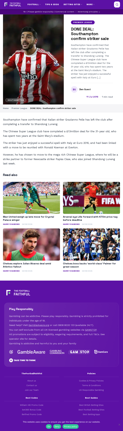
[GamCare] (101, 352)
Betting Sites (72, 4)
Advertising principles (88, 12)
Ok (48, 426)
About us (31, 381)
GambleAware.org (38, 325)
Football (33, 4)
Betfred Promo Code (32, 414)
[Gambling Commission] (57, 352)
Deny (57, 426)
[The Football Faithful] (12, 5)
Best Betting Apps (91, 414)
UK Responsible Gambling (91, 390)
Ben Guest (85, 89)
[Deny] (119, 424)
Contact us (31, 385)
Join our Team (32, 390)
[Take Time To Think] (22, 360)
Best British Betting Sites (91, 405)
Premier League (82, 22)
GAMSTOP (90, 329)
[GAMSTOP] (79, 352)
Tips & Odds (52, 4)
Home (6, 108)
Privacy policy (70, 426)
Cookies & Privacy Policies (91, 381)
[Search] (117, 5)
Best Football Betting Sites (91, 410)
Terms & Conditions (91, 385)
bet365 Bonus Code (31, 410)
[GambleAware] (31, 352)
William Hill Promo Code (31, 405)
